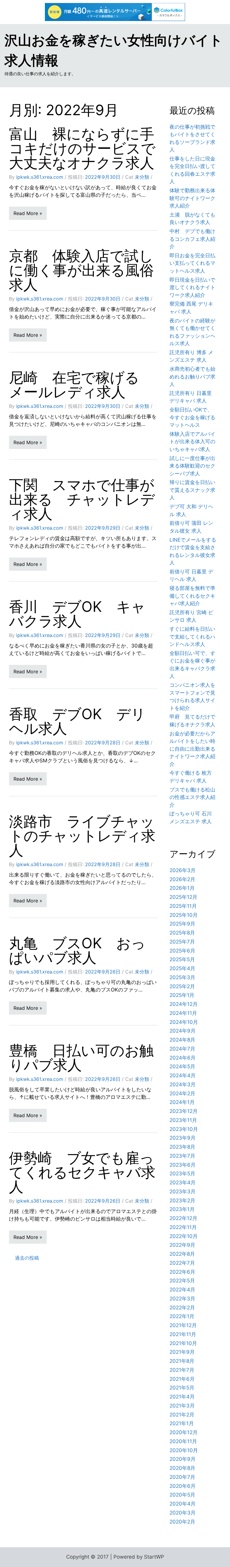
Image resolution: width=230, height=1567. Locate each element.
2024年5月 (182, 1066)
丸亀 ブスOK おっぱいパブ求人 (77, 950)
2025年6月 (182, 951)
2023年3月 (183, 1192)
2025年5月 (182, 959)
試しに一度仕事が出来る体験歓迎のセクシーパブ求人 (192, 466)
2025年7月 (182, 942)
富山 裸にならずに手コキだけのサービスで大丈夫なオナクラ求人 (82, 148)
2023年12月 (184, 1111)
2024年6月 (183, 1058)
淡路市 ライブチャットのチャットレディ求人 (82, 835)
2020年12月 (184, 1432)
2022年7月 (182, 1263)
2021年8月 (182, 1361)
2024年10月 (184, 1022)
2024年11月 (183, 1013)
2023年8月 (182, 1147)
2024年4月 (183, 1075)
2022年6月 (182, 1272)
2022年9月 (182, 1245)
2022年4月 (182, 1290)
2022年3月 (182, 1299)
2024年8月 (182, 1040)
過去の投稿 (27, 1258)
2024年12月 (184, 1004)
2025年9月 (182, 924)
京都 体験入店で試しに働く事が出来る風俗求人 (81, 270)
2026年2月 (182, 879)
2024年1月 (182, 1102)
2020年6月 (183, 1486)
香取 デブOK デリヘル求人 (77, 721)
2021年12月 (183, 1325)
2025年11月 (183, 906)
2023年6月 (183, 1165)
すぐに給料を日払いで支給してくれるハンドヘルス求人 (192, 636)
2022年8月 (182, 1254)
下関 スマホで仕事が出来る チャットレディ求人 (82, 499)
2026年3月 (183, 870)
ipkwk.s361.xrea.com (39, 177)
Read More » (27, 213)
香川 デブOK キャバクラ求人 (77, 614)
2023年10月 (184, 1129)
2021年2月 (182, 1415)
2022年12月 (183, 1218)
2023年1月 (182, 1209)
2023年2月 (182, 1201)
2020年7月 (182, 1477)
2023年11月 (183, 1120)
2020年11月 (183, 1441)
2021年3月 (182, 1406)
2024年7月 (182, 1049)
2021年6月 (182, 1379)
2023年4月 (183, 1183)
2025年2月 (182, 986)
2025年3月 (182, 977)
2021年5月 (182, 1388)
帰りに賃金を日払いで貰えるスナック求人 (192, 490)
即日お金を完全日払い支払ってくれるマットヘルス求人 (192, 263)
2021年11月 (183, 1334)
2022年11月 (183, 1227)
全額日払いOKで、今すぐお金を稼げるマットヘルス (192, 417)
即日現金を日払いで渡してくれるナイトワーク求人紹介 (192, 287)
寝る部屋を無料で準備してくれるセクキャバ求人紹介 (192, 595)
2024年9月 (183, 1031)
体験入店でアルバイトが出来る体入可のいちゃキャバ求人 (192, 441)
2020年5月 (182, 1495)
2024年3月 (183, 1084)
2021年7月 (182, 1370)
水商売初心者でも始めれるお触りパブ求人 (192, 376)
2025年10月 (184, 915)
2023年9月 (183, 1138)
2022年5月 (182, 1281)
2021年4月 (182, 1397)
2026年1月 (182, 888)
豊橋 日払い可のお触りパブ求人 (81, 1058)
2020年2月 (182, 1522)
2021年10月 (183, 1343)
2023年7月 (182, 1156)
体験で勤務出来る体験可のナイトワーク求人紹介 (192, 198)
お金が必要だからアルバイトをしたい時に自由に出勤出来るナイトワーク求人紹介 (192, 749)
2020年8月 (182, 1468)
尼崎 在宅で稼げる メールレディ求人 (81, 385)
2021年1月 (182, 1423)
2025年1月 (182, 995)
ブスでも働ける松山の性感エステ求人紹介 (192, 797)
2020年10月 (184, 1450)
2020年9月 (183, 1459)
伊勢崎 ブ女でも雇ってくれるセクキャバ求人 (82, 1172)
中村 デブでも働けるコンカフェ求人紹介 (192, 239)
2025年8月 (182, 933)
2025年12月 (183, 897)
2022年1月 (182, 1316)
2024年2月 (182, 1093)
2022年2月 (182, 1308)
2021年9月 (182, 1352)
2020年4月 (183, 1504)
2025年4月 (182, 968)
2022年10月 (184, 1236)
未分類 (142, 177)
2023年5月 (182, 1174)
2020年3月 (183, 1513)
